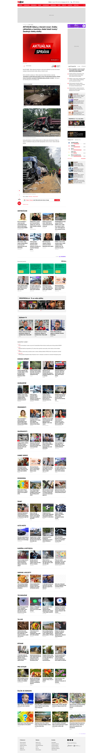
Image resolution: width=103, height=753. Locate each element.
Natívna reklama (38, 749)
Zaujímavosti (46, 5)
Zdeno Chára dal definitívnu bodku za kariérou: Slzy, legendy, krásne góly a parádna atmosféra (35, 515)
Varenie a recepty (24, 572)
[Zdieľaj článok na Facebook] (19, 195)
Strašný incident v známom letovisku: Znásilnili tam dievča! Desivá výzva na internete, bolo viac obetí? (47, 397)
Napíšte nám (22, 748)
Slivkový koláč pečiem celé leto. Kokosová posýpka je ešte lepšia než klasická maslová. (34, 586)
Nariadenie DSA (22, 749)
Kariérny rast (44, 565)
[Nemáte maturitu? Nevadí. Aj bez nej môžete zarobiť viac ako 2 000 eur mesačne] (35, 554)
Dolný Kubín (35, 196)
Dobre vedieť (19, 290)
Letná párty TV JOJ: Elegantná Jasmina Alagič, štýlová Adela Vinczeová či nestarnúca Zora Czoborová (78, 135)
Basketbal (51, 336)
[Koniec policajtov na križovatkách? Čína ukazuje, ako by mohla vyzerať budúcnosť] (60, 437)
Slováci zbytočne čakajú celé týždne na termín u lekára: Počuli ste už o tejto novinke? (23, 287)
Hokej (20, 336)
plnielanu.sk (44, 472)
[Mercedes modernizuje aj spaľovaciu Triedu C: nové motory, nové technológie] (23, 532)
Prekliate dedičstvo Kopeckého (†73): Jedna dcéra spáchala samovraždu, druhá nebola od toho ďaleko (39, 348)
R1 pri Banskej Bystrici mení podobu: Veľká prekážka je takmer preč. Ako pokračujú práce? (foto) (35, 492)
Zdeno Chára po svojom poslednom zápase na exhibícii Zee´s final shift (25, 333)
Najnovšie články (23, 342)
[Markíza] (69, 142)
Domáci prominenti (20, 425)
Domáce (20, 5)
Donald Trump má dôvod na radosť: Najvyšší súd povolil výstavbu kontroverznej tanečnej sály (60, 397)
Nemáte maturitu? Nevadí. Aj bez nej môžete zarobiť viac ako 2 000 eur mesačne (35, 562)
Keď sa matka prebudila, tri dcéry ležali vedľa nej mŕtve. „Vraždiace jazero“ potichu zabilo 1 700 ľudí (48, 633)
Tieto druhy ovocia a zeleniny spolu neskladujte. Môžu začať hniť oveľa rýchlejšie (35, 633)
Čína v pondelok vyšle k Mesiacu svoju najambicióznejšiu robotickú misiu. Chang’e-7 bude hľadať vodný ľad (48, 609)
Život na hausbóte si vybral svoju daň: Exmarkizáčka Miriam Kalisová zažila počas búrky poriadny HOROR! (40, 345)
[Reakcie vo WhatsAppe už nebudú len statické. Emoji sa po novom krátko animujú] (35, 601)
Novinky (31, 542)
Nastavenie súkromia (23, 745)
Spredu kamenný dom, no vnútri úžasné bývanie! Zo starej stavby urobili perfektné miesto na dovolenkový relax (35, 657)
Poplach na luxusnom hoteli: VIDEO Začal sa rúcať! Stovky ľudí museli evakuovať (79, 181)
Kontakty (53, 740)
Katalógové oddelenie (55, 746)
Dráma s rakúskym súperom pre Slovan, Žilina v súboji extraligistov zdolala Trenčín (59, 515)
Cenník (37, 746)
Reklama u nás (38, 742)
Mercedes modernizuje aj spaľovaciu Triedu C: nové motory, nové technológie (23, 538)
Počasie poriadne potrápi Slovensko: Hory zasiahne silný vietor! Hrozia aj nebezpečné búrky (35, 372)
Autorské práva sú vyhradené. (72, 743)
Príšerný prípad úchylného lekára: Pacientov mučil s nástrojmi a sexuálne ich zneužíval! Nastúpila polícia (40, 354)
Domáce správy (23, 359)
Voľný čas (76, 5)
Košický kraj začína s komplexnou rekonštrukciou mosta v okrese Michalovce (47, 539)
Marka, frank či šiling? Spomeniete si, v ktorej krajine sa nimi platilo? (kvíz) (22, 491)
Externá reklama (38, 743)
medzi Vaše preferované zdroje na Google (37, 200)
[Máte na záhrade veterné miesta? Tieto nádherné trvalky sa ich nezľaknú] (23, 673)
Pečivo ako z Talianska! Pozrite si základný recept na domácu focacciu (60, 585)
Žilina (56, 377)
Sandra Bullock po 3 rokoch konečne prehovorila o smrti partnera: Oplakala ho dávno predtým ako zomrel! (59, 421)
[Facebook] (68, 740)
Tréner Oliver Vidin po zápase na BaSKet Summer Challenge (57, 333)
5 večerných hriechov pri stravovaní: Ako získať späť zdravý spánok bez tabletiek (48, 586)
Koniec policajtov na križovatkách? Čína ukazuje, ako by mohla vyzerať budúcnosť (59, 444)
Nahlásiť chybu (25, 204)
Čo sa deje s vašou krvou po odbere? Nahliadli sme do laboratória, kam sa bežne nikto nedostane (35, 287)
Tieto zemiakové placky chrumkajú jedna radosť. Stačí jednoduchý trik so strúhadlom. (23, 586)
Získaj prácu (32, 565)
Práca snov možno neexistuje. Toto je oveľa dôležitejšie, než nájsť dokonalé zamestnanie (60, 562)
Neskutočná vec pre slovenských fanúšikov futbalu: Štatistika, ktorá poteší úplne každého (48, 287)
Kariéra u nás (22, 746)
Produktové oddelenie (55, 743)
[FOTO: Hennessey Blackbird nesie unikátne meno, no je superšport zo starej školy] (60, 532)
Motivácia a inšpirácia (58, 565)
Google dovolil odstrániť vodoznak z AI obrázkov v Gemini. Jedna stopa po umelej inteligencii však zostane (60, 609)
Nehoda (30, 196)
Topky (29, 24)
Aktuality (19, 566)
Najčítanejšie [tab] (72, 66)
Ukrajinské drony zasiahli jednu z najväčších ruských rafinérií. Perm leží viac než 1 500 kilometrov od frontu (23, 609)
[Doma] (69, 152)
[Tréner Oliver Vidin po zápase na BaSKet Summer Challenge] (57, 325)
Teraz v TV (70, 140)
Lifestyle (70, 5)
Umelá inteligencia (58, 613)
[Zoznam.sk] (70, 746)
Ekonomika (53, 5)
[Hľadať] (84, 5)
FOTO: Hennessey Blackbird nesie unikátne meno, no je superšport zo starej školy (60, 539)
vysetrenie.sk (32, 448)
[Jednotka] (69, 149)
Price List (37, 748)
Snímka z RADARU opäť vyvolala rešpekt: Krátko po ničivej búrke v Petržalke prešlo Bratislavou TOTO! (23, 373)
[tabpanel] (76, 79)
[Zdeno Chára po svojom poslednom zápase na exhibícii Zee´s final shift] (26, 325)
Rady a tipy (44, 589)
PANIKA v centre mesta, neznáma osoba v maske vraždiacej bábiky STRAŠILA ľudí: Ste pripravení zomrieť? (40, 351)
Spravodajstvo (54, 742)
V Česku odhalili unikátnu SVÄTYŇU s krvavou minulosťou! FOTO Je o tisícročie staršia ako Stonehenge (23, 445)
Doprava (44, 542)
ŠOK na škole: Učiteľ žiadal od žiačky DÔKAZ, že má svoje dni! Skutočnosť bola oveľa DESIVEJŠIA (48, 445)
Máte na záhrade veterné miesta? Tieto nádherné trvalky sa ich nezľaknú (23, 680)
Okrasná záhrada (20, 682)
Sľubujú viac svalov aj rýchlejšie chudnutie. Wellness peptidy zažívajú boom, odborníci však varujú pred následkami (60, 633)
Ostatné (44, 518)
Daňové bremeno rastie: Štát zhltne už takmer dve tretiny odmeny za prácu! (60, 491)
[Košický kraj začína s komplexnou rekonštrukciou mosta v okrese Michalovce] (48, 532)
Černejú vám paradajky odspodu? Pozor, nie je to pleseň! (48, 680)
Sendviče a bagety (57, 588)
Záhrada (44, 682)
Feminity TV (76, 132)
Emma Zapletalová (20, 518)
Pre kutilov (22, 667)
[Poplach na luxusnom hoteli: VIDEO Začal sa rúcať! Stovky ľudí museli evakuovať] (70, 181)
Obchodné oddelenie (55, 745)
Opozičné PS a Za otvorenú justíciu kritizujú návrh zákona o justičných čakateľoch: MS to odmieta (48, 373)
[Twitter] (72, 740)
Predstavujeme (20, 541)
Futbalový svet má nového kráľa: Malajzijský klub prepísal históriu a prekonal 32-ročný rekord (48, 515)
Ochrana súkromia (23, 743)
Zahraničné (26, 5)
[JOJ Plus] (69, 155)
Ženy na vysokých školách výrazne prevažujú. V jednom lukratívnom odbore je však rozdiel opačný (23, 562)
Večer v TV (77, 140)
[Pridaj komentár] (19, 191)
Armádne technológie (21, 613)
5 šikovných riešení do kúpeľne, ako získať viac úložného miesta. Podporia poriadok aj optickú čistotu (23, 657)
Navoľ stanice (70, 158)
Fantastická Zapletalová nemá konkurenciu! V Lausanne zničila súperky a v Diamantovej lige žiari (23, 515)
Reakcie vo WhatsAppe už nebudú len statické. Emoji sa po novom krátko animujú (35, 608)
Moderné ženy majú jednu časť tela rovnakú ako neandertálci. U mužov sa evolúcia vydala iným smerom (23, 633)
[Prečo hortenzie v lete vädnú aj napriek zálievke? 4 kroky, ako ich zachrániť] (60, 673)
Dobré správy (23, 455)
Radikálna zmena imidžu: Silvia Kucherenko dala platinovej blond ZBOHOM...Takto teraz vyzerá (48, 421)
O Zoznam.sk (22, 740)
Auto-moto (22, 526)
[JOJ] (69, 145)
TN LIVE (20, 619)
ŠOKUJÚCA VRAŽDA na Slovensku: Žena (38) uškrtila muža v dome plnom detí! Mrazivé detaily (59, 373)
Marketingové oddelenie (55, 748)
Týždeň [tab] (83, 66)
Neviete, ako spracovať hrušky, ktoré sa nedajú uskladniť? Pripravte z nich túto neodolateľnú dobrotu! (35, 681)
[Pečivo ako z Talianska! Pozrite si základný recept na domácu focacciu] (60, 579)
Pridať (58, 200)
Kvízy (59, 5)
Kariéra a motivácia (25, 548)
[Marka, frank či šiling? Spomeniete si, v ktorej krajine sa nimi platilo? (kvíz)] (23, 484)
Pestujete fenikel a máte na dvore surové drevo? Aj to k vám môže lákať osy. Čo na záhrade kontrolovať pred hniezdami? (48, 657)
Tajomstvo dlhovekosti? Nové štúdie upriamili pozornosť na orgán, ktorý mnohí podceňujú (35, 444)
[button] (55, 66)
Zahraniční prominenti (58, 425)
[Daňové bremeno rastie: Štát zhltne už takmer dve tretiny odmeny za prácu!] (60, 484)
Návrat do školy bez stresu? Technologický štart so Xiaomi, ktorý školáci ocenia (59, 287)
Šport (39, 5)
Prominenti (34, 5)
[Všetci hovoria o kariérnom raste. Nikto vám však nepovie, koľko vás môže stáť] (48, 554)
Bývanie (20, 643)
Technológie (22, 595)
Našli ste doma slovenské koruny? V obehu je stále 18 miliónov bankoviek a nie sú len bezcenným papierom (48, 492)
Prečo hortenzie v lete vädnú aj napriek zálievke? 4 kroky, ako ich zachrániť (60, 680)
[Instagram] (70, 740)
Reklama (37, 740)
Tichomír (63, 2)
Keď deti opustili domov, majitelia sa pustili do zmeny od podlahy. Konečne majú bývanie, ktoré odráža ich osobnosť (60, 657)
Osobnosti (31, 425)
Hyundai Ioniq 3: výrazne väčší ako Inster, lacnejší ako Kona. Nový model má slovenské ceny (35, 539)
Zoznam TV (23, 318)
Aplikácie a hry (32, 612)
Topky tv (64, 5)
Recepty (31, 684)
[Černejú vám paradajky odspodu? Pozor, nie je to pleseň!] (48, 673)
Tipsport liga (57, 519)
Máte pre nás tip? (54, 749)
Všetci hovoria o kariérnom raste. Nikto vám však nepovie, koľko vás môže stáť (48, 562)
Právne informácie (23, 742)
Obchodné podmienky (39, 745)
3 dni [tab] (78, 66)
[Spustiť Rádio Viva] (76, 25)
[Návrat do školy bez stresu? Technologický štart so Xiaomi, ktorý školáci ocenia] (35, 462)
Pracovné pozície (22, 261)
